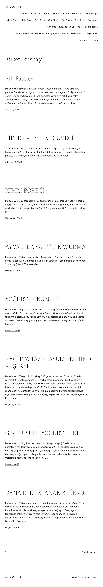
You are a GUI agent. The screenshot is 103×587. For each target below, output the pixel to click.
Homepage (77, 13)
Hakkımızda (77, 33)
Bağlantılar (92, 33)
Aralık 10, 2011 (12, 109)
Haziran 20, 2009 (13, 218)
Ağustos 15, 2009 (13, 162)
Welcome (93, 20)
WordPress (77, 577)
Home (47, 13)
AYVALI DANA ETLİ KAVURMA (45, 246)
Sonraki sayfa (90, 552)
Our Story (40, 20)
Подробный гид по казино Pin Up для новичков (42, 33)
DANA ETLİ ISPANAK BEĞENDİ (45, 492)
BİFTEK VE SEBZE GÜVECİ (39, 138)
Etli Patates (19, 78)
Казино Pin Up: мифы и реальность (78, 26)
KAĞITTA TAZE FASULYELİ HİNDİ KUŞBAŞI (49, 362)
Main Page (12, 20)
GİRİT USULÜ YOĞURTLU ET (42, 433)
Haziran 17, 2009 (13, 270)
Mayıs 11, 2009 (12, 464)
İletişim (94, 40)
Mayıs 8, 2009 (12, 527)
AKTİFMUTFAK (13, 7)
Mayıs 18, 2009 (12, 404)
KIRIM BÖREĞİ (24, 190)
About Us (23, 13)
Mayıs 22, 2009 (12, 330)
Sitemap (83, 40)
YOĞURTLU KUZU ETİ (33, 299)
